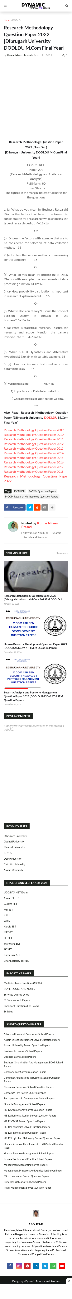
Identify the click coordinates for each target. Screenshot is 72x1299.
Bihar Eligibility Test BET (17, 960)
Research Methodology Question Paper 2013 (34, 448)
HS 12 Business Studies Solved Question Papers (30, 1115)
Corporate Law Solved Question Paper (25, 1092)
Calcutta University (14, 864)
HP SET (8, 937)
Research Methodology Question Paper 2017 (34, 467)
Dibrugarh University (15, 835)
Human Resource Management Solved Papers (29, 1153)
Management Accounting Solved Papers (26, 1164)
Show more (62, 553)
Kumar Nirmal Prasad (40, 525)
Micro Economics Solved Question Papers (26, 1176)
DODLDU (17, 20)
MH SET (8, 909)
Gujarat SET (10, 903)
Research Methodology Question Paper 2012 (34, 444)
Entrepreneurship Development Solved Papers (29, 1098)
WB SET (8, 920)
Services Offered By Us (16, 994)
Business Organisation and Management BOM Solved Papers (33, 1064)
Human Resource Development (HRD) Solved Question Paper (34, 1145)
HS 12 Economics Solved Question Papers (27, 1126)
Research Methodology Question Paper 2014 (34, 453)
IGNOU (8, 852)
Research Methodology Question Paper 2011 (34, 439)
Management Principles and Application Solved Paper (33, 1170)
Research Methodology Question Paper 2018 (34, 471)
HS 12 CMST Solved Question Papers (24, 1121)
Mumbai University (14, 847)
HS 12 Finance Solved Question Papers (25, 1132)
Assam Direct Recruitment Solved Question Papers (32, 1039)
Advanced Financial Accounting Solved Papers (29, 1034)
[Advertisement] (36, 98)
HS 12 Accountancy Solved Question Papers (28, 1109)
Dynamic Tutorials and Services (42, 1281)
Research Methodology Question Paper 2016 (34, 462)
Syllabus (8, 1011)
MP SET (8, 932)
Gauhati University (14, 841)
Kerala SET (10, 926)
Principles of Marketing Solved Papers (25, 1181)
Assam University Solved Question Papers (27, 1045)
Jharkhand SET (12, 943)
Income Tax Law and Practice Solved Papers (28, 1159)
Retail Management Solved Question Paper (27, 1187)
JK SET (8, 949)
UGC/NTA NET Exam (16, 892)
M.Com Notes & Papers (17, 1000)
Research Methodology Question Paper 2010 (34, 434)
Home (7, 20)
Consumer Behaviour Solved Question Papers (29, 1087)
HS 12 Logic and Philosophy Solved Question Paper (32, 1138)
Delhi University (13, 858)
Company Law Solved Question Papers (25, 1071)
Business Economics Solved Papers (23, 1051)
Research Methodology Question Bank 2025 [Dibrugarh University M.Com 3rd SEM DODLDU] (33, 597)
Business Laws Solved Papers (20, 1056)
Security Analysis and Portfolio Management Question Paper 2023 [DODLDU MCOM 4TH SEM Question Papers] (33, 696)
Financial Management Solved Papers (24, 1104)
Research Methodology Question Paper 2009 (34, 430)
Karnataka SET (12, 955)
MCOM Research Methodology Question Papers (31, 496)
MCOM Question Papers (42, 491)
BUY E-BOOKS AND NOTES (19, 988)
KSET (7, 915)
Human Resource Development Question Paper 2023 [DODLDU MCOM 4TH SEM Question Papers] (35, 646)
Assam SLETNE (12, 898)
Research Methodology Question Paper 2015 (34, 457)
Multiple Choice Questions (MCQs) (23, 983)
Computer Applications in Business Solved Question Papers (32, 1079)
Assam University (13, 870)
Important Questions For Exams (21, 1005)
